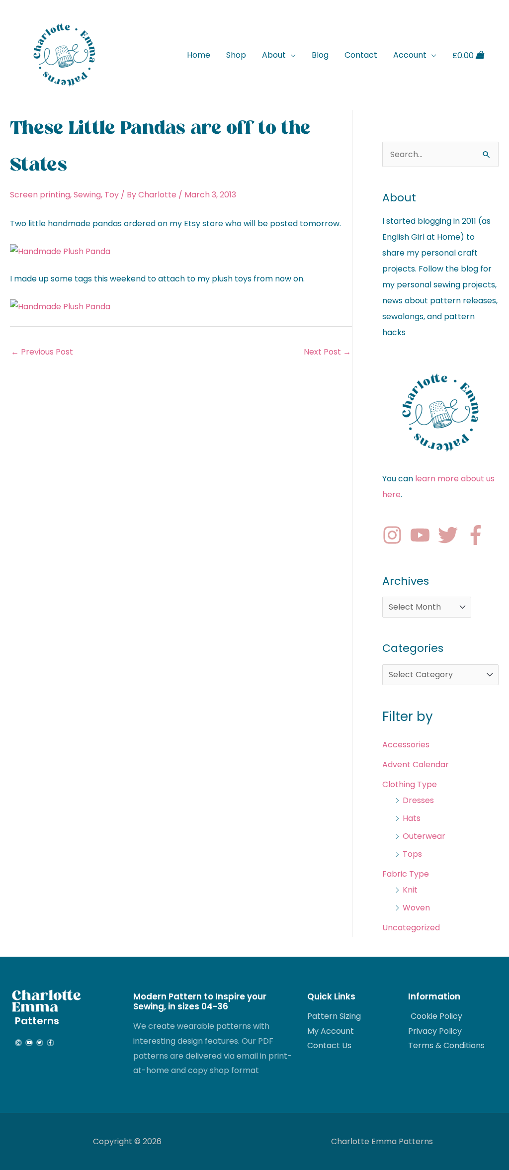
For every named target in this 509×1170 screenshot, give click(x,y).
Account (409, 55)
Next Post (327, 352)
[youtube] (423, 535)
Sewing (87, 194)
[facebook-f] (479, 535)
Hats (412, 818)
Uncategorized (411, 927)
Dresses (418, 800)
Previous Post (42, 352)
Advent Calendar (415, 764)
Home (198, 55)
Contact (360, 55)
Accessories (405, 744)
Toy (111, 194)
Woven (416, 907)
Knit (410, 890)
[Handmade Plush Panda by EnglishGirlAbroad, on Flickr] (60, 251)
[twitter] (451, 535)
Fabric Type (405, 874)
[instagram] (395, 535)
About (274, 55)
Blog (320, 55)
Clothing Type (409, 784)
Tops (412, 854)
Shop (236, 55)
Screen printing (40, 194)
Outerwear (424, 836)
